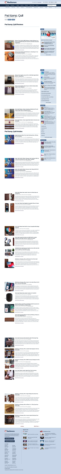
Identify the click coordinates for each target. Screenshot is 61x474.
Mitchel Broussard (29, 43)
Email (5, 453)
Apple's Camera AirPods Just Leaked (33, 434)
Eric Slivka (13, 445)
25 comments (22, 345)
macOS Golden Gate (29, 7)
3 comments (21, 256)
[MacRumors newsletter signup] (55, 2)
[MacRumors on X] (48, 2)
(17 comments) (22, 60)
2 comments (21, 312)
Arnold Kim (6, 445)
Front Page (7, 5)
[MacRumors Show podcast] (43, 2)
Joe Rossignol (14, 448)
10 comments (22, 266)
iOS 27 (18, 7)
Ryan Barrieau (14, 458)
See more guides (48, 102)
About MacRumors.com (9, 438)
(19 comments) (22, 128)
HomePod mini (44, 126)
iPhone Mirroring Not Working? (46, 93)
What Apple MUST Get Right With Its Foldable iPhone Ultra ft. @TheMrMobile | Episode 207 (49, 43)
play (48, 35)
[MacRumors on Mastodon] (49, 2)
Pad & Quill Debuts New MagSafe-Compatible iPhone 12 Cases (27, 203)
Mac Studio (43, 133)
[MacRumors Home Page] (11, 2)
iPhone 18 (50, 7)
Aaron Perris (13, 461)
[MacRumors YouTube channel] (51, 2)
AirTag (46, 7)
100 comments (22, 300)
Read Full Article (17, 60)
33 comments (22, 245)
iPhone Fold (13, 7)
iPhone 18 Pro (7, 7)
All (55, 7)
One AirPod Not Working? (45, 100)
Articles (13, 19)
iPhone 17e (41, 7)
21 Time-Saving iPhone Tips (46, 95)
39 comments (22, 200)
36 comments (22, 210)
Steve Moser (6, 461)
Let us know (39, 2)
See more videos (48, 54)
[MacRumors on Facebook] (46, 2)
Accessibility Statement (7, 468)
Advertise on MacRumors (9, 441)
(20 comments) (22, 83)
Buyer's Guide (32, 5)
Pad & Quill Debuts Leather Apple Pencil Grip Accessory (25, 370)
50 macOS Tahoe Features (48, 81)
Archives (22, 426)
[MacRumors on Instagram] (45, 2)
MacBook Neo (36, 7)
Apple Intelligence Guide (45, 91)
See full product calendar (48, 137)
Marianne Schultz (28, 361)
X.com (7, 453)
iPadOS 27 (22, 7)
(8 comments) (22, 117)
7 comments (21, 166)
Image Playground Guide (45, 98)
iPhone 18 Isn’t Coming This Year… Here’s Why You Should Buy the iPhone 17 (49, 52)
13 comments (22, 423)
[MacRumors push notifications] (52, 2)
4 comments (21, 177)
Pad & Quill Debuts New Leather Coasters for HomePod (25, 293)
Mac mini (43, 131)
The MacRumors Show (46, 431)
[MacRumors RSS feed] (54, 2)
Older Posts (36, 426)
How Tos (22, 5)
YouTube (26, 431)
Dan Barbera (6, 458)
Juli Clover (29, 194)
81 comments (22, 143)
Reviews (26, 5)
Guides (18, 5)
